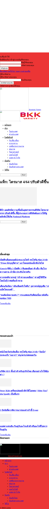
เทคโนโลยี (13, 155)
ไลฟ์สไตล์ (9, 137)
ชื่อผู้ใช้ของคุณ (27, 62)
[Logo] (10, 120)
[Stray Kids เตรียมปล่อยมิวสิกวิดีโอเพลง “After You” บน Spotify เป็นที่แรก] (5, 386)
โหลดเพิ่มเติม (5, 304)
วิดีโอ (7, 170)
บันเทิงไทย (13, 164)
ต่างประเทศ (13, 134)
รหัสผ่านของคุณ (27, 65)
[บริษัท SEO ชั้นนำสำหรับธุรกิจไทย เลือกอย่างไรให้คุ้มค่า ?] (5, 366)
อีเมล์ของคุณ (26, 80)
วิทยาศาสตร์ (14, 152)
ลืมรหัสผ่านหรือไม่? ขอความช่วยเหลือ (15, 71)
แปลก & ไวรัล (14, 158)
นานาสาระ (13, 143)
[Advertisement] (17, 237)
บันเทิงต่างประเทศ (16, 167)
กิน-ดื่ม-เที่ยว (14, 140)
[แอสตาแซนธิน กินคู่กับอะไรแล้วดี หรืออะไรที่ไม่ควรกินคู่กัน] (5, 421)
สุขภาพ (12, 149)
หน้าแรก (8, 125)
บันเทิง (7, 160)
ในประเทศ (13, 131)
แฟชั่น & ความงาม (16, 146)
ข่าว (6, 128)
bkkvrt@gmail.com (15, 456)
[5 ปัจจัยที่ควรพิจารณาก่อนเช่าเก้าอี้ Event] (5, 405)
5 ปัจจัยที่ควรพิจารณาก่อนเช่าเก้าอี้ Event (19, 410)
